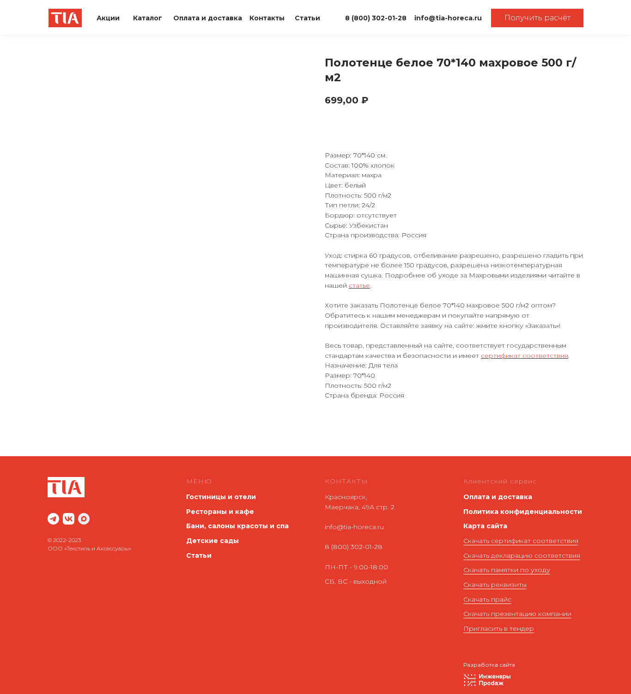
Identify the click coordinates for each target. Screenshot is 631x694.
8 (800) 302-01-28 (353, 547)
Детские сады (212, 541)
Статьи (199, 555)
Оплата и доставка (497, 497)
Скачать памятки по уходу (506, 570)
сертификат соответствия (524, 355)
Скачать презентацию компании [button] (517, 614)
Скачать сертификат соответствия (520, 541)
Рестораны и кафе (220, 511)
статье (359, 285)
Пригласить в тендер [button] (498, 628)
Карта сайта (485, 526)
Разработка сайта (489, 664)
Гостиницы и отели (221, 497)
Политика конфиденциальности (522, 511)
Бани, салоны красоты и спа (237, 526)
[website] (53, 519)
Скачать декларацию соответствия (521, 555)
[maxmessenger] (84, 519)
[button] (537, 18)
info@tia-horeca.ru (354, 527)
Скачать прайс (487, 599)
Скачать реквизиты (495, 584)
